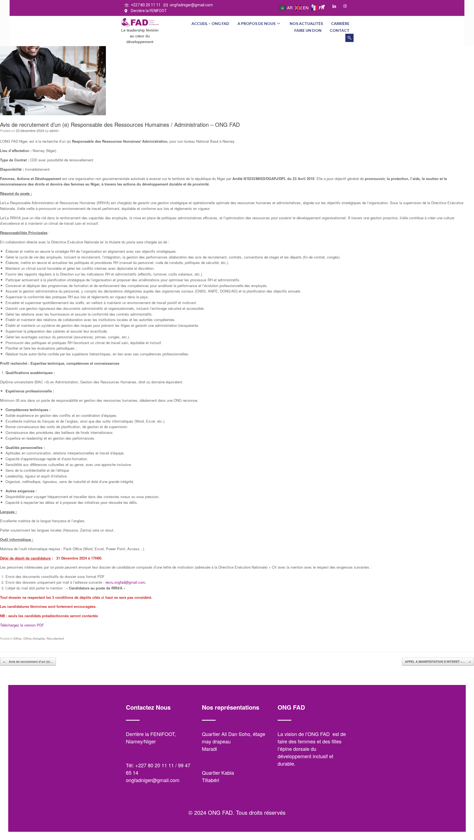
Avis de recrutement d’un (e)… (28, 661)
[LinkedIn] (336, 6)
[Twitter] (325, 6)
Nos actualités (306, 23)
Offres (17, 638)
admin (54, 130)
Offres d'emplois (34, 638)
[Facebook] (315, 6)
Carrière (340, 23)
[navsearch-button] (349, 38)
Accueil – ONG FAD (210, 23)
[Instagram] (347, 6)
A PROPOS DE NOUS (256, 23)
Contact (339, 30)
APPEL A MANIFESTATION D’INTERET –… (438, 661)
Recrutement (55, 638)
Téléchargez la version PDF (22, 625)
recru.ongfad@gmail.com (125, 582)
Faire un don (307, 30)
